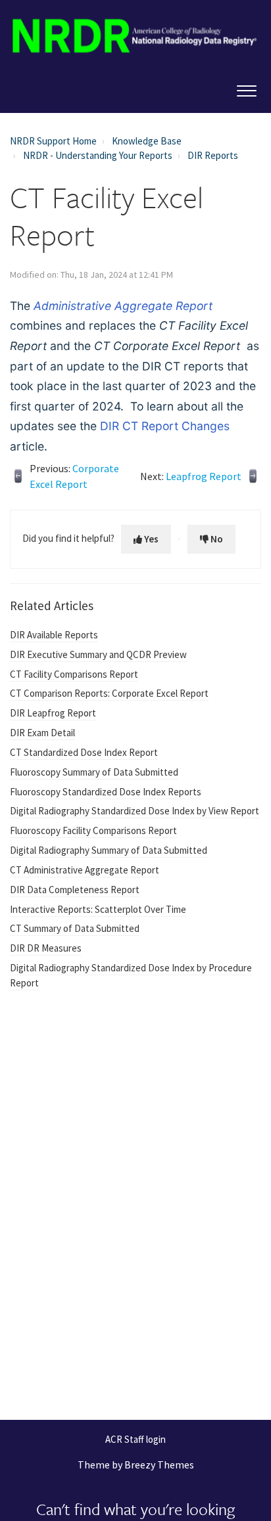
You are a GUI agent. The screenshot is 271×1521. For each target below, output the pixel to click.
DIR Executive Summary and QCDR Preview (98, 654)
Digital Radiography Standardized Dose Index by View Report (134, 811)
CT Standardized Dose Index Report (84, 752)
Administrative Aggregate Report (123, 306)
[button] (246, 88)
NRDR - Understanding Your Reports (97, 155)
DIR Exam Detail (42, 732)
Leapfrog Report (203, 476)
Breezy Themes (159, 1464)
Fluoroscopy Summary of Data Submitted (94, 772)
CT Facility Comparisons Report (74, 674)
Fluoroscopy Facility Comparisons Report (93, 830)
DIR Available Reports (54, 634)
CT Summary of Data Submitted (74, 928)
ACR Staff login (135, 1439)
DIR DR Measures (46, 948)
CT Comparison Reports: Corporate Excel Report (109, 693)
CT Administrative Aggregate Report (84, 870)
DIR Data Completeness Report (74, 889)
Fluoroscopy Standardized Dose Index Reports (105, 791)
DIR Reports (212, 155)
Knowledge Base (147, 141)
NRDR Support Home (53, 141)
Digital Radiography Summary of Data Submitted (108, 850)
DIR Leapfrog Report (53, 713)
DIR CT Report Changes (165, 426)
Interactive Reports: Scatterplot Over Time (98, 909)
